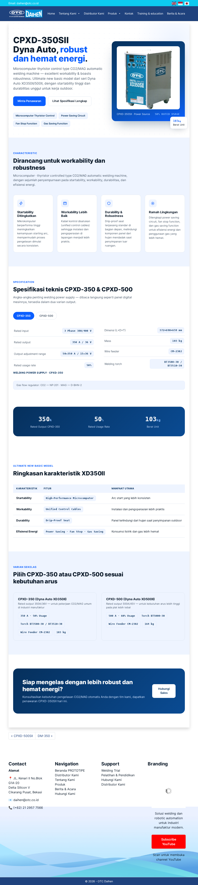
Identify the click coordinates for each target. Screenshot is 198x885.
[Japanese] (186, 3)
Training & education (150, 13)
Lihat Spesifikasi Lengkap (69, 101)
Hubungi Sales (164, 691)
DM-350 (44, 736)
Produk (112, 13)
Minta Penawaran (29, 101)
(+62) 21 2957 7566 (28, 808)
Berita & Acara (176, 13)
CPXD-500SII (23, 736)
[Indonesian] (180, 3)
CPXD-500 (46, 315)
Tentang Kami (67, 13)
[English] (174, 3)
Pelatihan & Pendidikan (118, 775)
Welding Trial (110, 770)
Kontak (129, 13)
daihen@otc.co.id (26, 800)
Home (51, 13)
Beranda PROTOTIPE (70, 770)
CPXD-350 (24, 315)
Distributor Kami (94, 13)
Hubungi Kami (65, 794)
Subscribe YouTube (168, 841)
